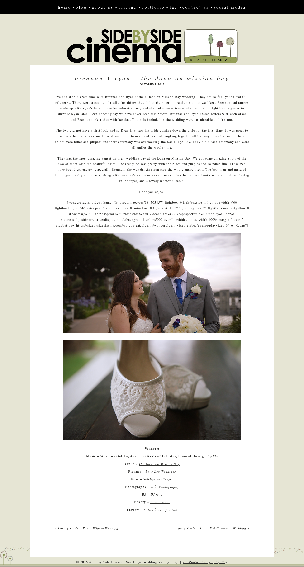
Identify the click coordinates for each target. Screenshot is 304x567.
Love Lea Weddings (161, 471)
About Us (103, 7)
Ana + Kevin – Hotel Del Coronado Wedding (211, 528)
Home (64, 7)
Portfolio (153, 7)
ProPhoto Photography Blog (205, 562)
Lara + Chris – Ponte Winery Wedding (88, 528)
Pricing (127, 7)
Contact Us (195, 7)
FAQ (174, 7)
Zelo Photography (165, 486)
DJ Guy (156, 494)
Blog (81, 7)
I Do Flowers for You (160, 509)
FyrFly (212, 456)
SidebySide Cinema (158, 479)
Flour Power (160, 502)
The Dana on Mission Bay (159, 464)
